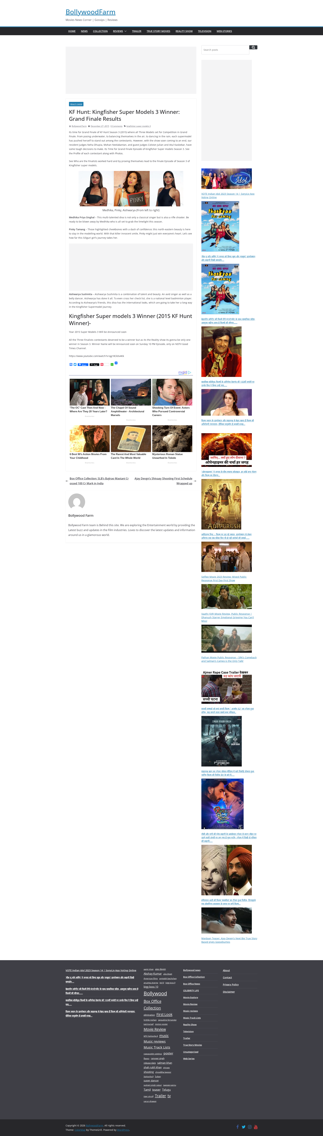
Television (204, 31)
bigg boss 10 (151, 986)
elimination (149, 1014)
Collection (100, 31)
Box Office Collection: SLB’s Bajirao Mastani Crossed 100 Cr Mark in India (99, 481)
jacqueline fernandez (167, 1020)
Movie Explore (190, 997)
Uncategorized (190, 1051)
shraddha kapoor (163, 1072)
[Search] (253, 47)
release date (150, 1062)
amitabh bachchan (168, 978)
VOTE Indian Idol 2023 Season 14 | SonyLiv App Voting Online (101, 970)
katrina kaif (149, 1024)
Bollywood (155, 993)
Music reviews (155, 1041)
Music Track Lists (157, 1047)
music (164, 1035)
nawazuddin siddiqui (153, 1053)
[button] (125, 31)
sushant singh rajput (153, 1085)
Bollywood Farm (79, 126)
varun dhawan (150, 1101)
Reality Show (184, 31)
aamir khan (149, 969)
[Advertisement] (131, 70)
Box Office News (191, 983)
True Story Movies (158, 31)
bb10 (162, 982)
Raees (146, 1058)
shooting (149, 1072)
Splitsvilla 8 (148, 1076)
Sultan (158, 1076)
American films (151, 978)
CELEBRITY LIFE (191, 990)
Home (72, 31)
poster (168, 1053)
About (226, 970)
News (84, 31)
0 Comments (116, 126)
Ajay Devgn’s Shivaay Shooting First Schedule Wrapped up (163, 481)
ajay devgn (160, 969)
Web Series (188, 1058)
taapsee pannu (169, 1085)
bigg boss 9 (170, 982)
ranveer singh (158, 1058)
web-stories (224, 31)
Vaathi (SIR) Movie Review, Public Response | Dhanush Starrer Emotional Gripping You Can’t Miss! (227, 617)
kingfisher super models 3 (139, 126)
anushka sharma (151, 982)
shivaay (166, 1067)
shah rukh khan (153, 1067)
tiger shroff (148, 1096)
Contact (227, 977)
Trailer (136, 31)
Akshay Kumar (153, 973)
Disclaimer (229, 991)
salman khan (164, 1062)
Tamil (147, 1090)
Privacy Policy (231, 984)
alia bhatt (167, 973)
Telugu (166, 1090)
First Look (164, 1014)
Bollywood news (191, 970)
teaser (156, 1090)
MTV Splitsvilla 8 (151, 1036)
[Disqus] (131, 595)
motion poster (161, 1024)
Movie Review (155, 1029)
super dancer (151, 1080)
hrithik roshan (150, 1019)
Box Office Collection (152, 1004)
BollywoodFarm (91, 11)
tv (169, 1095)
